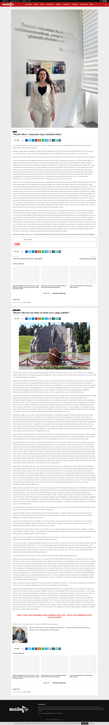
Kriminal (58, 4)
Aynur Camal (18, 136)
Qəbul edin (84, 723)
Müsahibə (75, 4)
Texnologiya (84, 4)
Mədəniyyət (66, 4)
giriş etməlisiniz (27, 302)
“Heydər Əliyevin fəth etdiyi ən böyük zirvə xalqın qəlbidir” (28, 258)
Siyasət (36, 4)
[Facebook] (18, 244)
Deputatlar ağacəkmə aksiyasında (87, 258)
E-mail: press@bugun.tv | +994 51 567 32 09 (53, 713)
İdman (91, 4)
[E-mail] (16, 244)
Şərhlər (46, 293)
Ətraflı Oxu (91, 723)
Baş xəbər (29, 4)
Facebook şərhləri (59, 293)
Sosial (42, 4)
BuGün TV (61, 719)
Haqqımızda (24, 1)
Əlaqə (29, 1)
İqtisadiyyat (50, 4)
